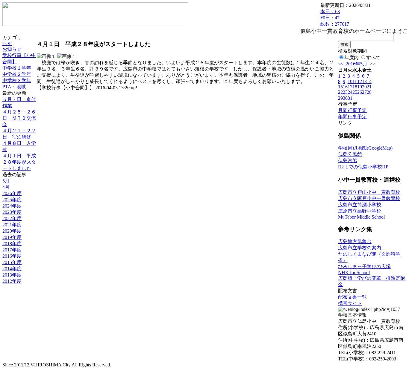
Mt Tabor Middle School (361, 216)
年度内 (351, 57)
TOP (7, 43)
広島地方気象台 (355, 241)
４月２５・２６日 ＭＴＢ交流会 (19, 118)
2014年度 (12, 268)
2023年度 (12, 212)
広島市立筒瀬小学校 (359, 204)
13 (364, 81)
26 (359, 92)
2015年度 (12, 262)
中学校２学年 (16, 74)
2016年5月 (356, 63)
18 (354, 86)
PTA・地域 (14, 86)
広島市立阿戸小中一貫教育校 (369, 198)
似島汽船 (347, 160)
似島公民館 (350, 154)
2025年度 (12, 199)
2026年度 (12, 193)
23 (345, 92)
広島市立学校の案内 (359, 247)
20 (364, 86)
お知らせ (12, 49)
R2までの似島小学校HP (363, 166)
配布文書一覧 (352, 297)
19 (359, 86)
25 (354, 92)
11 (354, 81)
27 (364, 92)
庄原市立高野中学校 (359, 211)
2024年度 (12, 205)
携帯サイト (350, 303)
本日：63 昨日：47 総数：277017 (334, 18)
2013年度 (12, 274)
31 (350, 98)
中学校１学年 (16, 67)
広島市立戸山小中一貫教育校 (369, 192)
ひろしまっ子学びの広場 (364, 266)
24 (350, 92)
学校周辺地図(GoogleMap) (365, 148)
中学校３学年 (16, 80)
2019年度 (12, 237)
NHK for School (354, 272)
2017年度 (12, 249)
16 (345, 86)
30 (345, 98)
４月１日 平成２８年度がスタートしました (19, 162)
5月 (6, 180)
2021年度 (12, 224)
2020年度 (12, 231)
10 (350, 81)
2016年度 (12, 256)
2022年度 (12, 218)
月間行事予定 (352, 110)
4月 (6, 187)
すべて (373, 57)
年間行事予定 (352, 116)
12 (359, 81)
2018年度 (12, 243)
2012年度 (12, 281)
